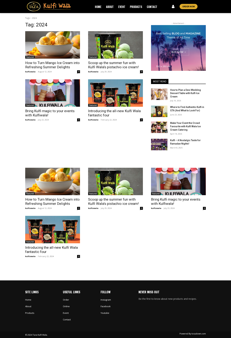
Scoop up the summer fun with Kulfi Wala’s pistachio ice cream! (113, 65)
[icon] (173, 6)
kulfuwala (30, 71)
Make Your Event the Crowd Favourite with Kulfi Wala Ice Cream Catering (185, 126)
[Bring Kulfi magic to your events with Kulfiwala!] (52, 93)
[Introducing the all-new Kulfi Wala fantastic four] (115, 93)
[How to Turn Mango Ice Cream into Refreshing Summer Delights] (52, 45)
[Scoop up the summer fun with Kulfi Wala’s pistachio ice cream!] (115, 45)
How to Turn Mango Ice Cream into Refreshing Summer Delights (52, 65)
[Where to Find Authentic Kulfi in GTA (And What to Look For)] (159, 111)
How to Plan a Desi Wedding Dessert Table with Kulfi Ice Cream (185, 93)
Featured (30, 57)
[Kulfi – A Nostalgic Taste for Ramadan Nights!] (159, 144)
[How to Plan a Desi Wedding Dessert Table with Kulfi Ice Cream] (159, 94)
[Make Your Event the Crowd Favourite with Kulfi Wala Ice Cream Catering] (159, 127)
